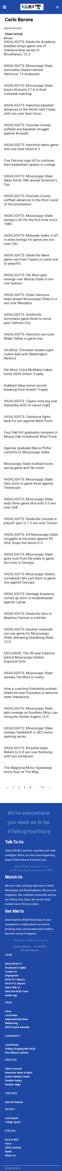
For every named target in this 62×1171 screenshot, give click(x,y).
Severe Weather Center (17, 1076)
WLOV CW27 (12, 1139)
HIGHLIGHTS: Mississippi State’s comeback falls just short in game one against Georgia (30, 578)
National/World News (16, 1019)
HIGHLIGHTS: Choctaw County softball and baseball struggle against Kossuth (27, 129)
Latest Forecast (13, 1068)
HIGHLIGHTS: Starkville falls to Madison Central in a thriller (28, 616)
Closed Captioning (22, 946)
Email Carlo (12, 34)
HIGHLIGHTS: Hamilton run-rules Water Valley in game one (29, 336)
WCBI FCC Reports (15, 979)
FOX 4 (8, 1143)
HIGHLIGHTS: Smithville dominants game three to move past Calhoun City (27, 319)
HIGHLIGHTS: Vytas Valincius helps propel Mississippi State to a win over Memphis (30, 299)
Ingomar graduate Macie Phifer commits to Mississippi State (27, 450)
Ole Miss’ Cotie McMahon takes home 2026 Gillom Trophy (28, 372)
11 (42, 787)
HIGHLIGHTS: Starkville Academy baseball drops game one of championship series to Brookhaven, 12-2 (29, 48)
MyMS (8, 1151)
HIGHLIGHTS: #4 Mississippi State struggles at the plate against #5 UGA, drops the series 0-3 (31, 539)
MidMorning (11, 1023)
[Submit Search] (57, 7)
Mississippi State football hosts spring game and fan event (28, 466)
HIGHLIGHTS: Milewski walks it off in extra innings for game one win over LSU (31, 240)
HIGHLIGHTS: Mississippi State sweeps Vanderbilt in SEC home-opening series (28, 732)
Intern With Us (12, 987)
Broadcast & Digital (15, 967)
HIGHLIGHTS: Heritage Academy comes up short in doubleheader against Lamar (29, 598)
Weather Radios (13, 1080)
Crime (8, 1011)
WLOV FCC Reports (15, 983)
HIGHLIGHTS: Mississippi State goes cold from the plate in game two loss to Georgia (29, 558)
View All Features (14, 1102)
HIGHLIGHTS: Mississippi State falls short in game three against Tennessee (28, 483)
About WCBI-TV (13, 963)
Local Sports (11, 1118)
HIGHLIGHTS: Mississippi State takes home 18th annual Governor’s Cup (30, 180)
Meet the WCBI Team (16, 991)
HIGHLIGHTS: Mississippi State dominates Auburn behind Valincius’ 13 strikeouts (28, 70)
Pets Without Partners (17, 1052)
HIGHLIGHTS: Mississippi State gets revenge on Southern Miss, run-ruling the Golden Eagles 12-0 (31, 712)
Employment (12, 975)
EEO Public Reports (30, 950)
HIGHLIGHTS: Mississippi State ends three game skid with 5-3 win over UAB (30, 503)
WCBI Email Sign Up (37, 940)
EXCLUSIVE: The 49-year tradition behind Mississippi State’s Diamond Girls (29, 657)
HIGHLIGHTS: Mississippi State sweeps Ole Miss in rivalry (28, 675)
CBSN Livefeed (13, 1147)
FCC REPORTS (40, 946)
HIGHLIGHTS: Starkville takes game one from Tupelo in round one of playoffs (31, 259)
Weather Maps (13, 1084)
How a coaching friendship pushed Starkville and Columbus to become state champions (31, 693)
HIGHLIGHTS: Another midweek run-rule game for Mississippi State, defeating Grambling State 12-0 (28, 635)
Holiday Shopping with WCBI (20, 1048)
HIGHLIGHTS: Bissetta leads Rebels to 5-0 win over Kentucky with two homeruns (28, 752)
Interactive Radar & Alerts (18, 1072)
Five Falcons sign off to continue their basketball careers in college (29, 163)
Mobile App (19, 940)
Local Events (12, 1044)
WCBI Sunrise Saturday (17, 1027)
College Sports (13, 1122)
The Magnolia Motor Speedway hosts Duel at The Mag (28, 770)
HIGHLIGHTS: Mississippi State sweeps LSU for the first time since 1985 (30, 220)
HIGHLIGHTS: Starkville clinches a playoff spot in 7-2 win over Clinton (30, 521)
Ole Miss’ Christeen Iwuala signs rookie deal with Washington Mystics (29, 354)
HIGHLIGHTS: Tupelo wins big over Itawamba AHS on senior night (30, 403)
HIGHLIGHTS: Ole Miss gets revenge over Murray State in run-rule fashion (29, 279)
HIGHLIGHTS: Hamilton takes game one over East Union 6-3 (31, 147)
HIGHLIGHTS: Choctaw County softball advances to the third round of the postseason (31, 200)
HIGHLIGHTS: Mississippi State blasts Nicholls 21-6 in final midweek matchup (28, 90)
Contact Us (11, 971)
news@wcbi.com (39, 866)
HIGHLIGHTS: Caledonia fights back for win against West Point (28, 419)
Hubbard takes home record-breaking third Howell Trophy (26, 387)
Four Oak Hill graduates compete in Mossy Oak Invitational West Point (31, 434)
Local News (11, 1015)
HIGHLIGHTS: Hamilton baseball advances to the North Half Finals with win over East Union (29, 109)
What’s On (10, 1155)
